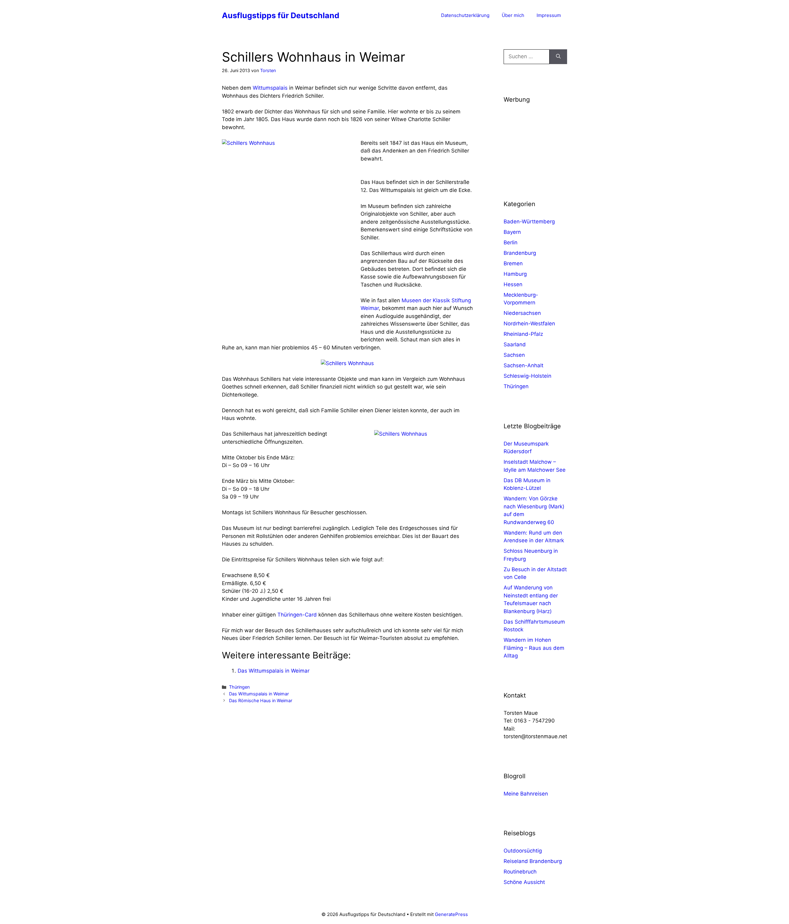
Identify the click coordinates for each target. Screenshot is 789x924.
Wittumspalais (270, 88)
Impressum (549, 15)
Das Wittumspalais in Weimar (273, 671)
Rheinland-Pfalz (523, 334)
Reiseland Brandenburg (533, 861)
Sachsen (514, 355)
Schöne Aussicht (524, 882)
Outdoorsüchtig (523, 851)
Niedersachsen (522, 313)
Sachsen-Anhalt (523, 365)
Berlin (510, 242)
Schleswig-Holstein (527, 376)
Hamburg (515, 274)
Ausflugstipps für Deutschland (280, 15)
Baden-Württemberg (529, 221)
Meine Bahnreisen (526, 794)
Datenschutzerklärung (465, 15)
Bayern (512, 232)
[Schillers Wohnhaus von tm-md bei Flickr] (347, 363)
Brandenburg (520, 253)
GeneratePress (451, 914)
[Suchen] (558, 56)
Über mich (513, 15)
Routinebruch (520, 872)
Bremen (513, 263)
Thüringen (239, 687)
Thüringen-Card (297, 615)
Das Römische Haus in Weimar (260, 700)
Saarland (515, 344)
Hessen (513, 284)
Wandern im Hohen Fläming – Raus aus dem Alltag (534, 648)
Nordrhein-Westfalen (529, 323)
